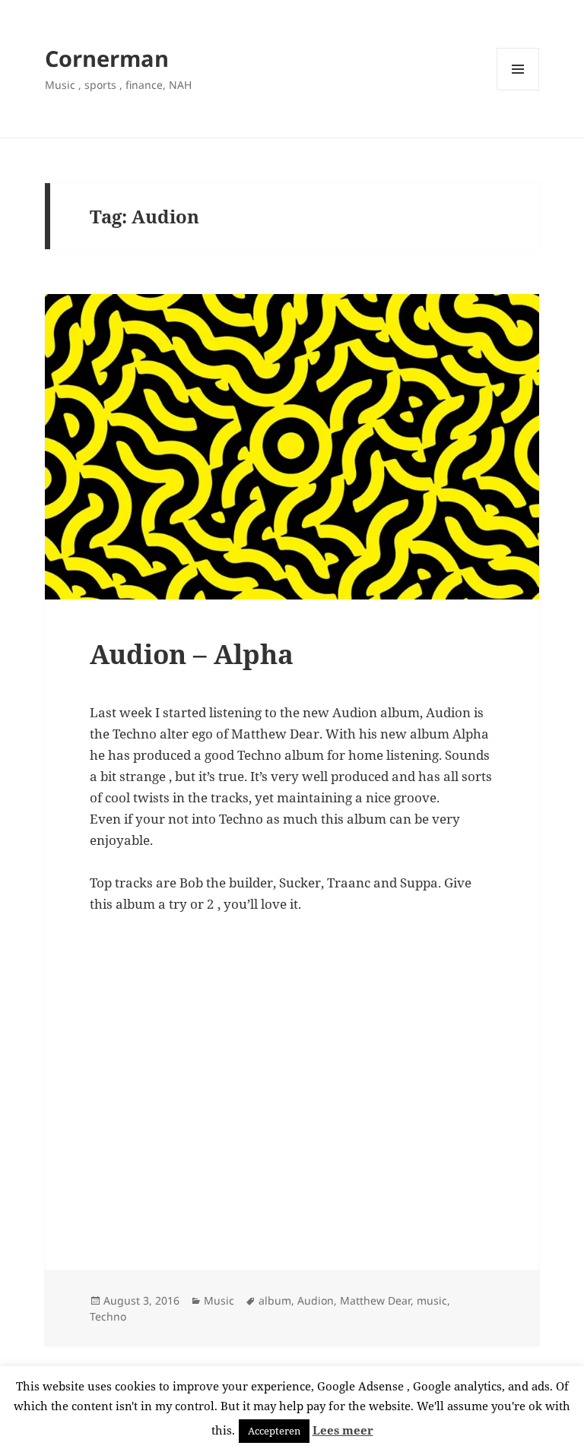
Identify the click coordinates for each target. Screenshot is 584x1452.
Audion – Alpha (192, 654)
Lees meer (343, 1430)
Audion (315, 1300)
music (432, 1300)
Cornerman (107, 58)
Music (219, 1300)
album (275, 1300)
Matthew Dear (375, 1300)
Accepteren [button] (274, 1431)
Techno (108, 1316)
